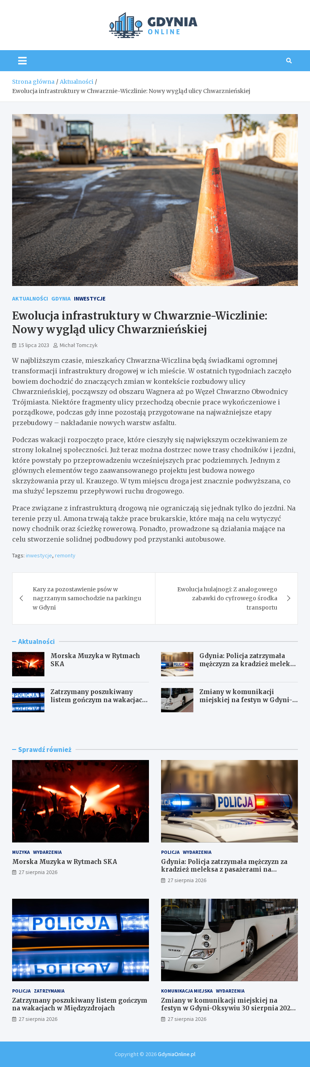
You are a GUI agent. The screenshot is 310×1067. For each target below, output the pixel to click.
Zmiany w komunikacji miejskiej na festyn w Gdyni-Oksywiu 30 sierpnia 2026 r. (245, 699)
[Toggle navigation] (22, 60)
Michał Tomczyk (79, 345)
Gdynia (61, 298)
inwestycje (39, 555)
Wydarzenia (47, 852)
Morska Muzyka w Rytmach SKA (64, 862)
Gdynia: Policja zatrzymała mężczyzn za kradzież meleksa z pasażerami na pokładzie (248, 663)
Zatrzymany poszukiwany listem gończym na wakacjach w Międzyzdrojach (98, 699)
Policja (170, 852)
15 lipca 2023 (34, 345)
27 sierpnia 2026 (38, 872)
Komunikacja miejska (187, 991)
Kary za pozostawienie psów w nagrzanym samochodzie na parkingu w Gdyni (87, 598)
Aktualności (30, 298)
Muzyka (21, 852)
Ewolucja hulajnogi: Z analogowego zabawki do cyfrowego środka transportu (227, 598)
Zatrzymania (49, 991)
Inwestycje (89, 298)
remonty (65, 555)
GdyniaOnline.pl (176, 1054)
